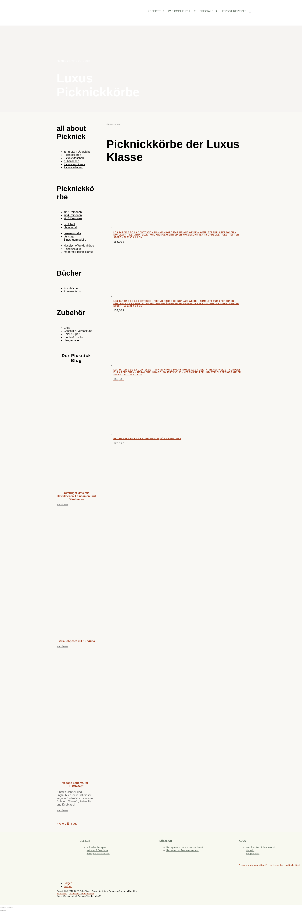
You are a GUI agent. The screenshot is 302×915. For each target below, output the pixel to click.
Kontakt (250, 850)
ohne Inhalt (70, 227)
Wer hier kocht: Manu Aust (260, 847)
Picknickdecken (73, 167)
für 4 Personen (73, 215)
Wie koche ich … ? (182, 11)
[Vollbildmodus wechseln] (4, 907)
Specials (206, 11)
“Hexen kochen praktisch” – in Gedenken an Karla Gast (269, 865)
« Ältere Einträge (67, 823)
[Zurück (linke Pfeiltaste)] (1, 910)
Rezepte (154, 11)
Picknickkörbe (72, 154)
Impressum (62, 893)
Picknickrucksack (74, 164)
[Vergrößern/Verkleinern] (1, 907)
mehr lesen (62, 504)
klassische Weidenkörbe (79, 245)
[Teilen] (8, 907)
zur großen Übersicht (77, 151)
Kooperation (252, 853)
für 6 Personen (73, 218)
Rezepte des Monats (98, 853)
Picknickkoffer (72, 248)
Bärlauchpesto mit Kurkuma (76, 641)
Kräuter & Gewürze (97, 850)
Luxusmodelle (72, 233)
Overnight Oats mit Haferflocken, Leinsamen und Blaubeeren (76, 496)
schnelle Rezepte (96, 847)
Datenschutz (75, 893)
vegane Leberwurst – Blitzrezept (76, 784)
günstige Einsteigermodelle (75, 238)
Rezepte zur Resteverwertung (182, 850)
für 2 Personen (73, 212)
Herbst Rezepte (233, 11)
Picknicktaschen (74, 157)
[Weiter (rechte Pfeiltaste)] (4, 910)
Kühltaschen (71, 161)
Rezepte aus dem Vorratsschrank (184, 847)
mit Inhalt (69, 224)
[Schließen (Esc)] (11, 907)
